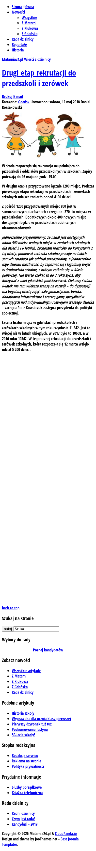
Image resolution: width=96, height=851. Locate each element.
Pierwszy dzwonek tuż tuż (32, 724)
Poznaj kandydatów (48, 650)
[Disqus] (48, 417)
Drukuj (7, 96)
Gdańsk (24, 102)
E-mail (18, 96)
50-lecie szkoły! (23, 735)
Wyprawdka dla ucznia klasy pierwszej (41, 718)
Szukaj (8, 629)
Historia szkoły (23, 713)
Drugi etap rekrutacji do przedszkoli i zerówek (39, 77)
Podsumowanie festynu (30, 729)
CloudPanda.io (66, 833)
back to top (10, 608)
